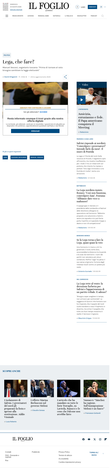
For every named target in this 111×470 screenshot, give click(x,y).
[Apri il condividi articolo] (65, 76)
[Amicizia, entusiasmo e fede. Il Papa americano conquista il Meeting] (92, 96)
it (101, 7)
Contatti (8, 452)
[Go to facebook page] (83, 439)
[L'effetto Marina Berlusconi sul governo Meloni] (41, 388)
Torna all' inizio (94, 453)
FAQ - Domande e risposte (12, 456)
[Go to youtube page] (89, 439)
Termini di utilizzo (65, 455)
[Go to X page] (95, 439)
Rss (6, 460)
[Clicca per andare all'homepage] (23, 439)
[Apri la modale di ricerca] (102, 16)
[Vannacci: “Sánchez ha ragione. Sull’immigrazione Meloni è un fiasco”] (93, 388)
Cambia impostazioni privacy (70, 462)
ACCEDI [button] (43, 112)
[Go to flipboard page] (106, 439)
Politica (7, 55)
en (105, 7)
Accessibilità (63, 458)
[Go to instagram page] (100, 439)
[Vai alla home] (49, 7)
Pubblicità (36, 452)
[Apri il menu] (6, 16)
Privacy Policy (64, 452)
